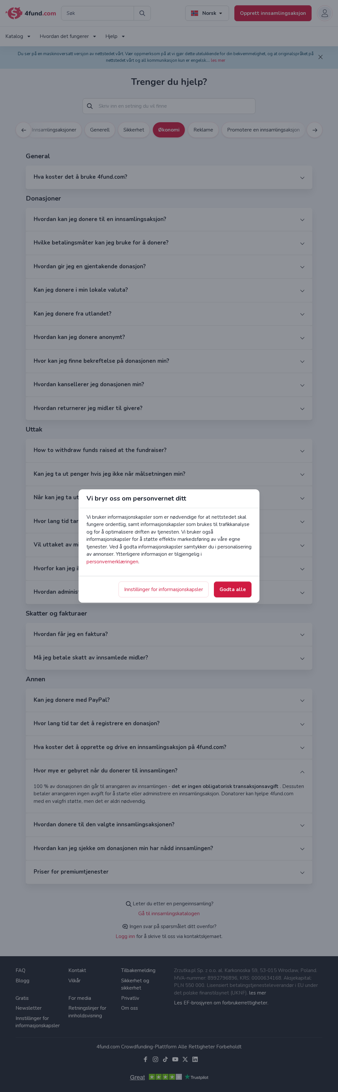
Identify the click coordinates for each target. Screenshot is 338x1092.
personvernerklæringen (112, 561)
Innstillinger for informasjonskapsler (163, 589)
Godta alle (233, 589)
